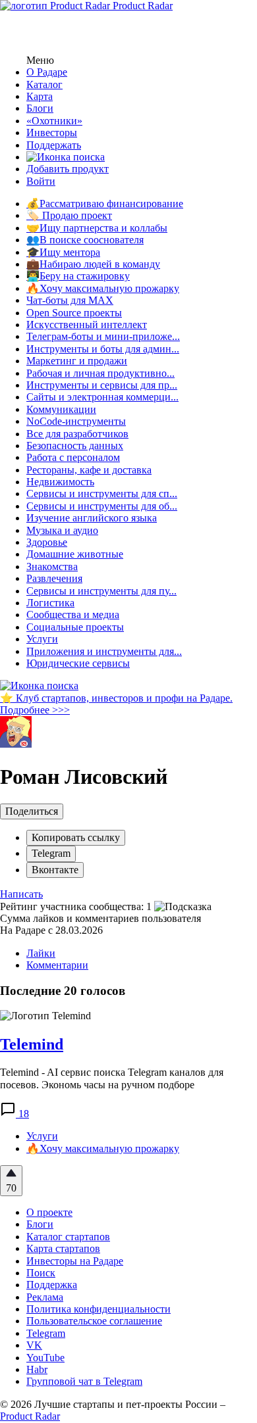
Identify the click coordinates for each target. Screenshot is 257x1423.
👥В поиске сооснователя (85, 239)
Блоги (39, 108)
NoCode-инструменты (76, 421)
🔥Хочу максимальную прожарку (102, 288)
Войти (40, 181)
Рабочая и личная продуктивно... (100, 373)
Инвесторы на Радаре (74, 1260)
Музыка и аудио (62, 530)
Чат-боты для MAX (69, 300)
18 (22, 1113)
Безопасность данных (74, 445)
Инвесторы (51, 132)
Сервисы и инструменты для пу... (101, 590)
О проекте (49, 1212)
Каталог (44, 84)
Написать (21, 894)
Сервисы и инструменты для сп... (101, 493)
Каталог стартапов (68, 1236)
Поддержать (53, 145)
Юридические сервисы (78, 663)
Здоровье (46, 542)
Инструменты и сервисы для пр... (101, 385)
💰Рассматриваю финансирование (104, 203)
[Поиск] (65, 156)
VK (34, 1345)
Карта (39, 96)
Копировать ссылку (76, 837)
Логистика (50, 602)
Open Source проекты (74, 312)
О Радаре (46, 72)
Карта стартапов (63, 1248)
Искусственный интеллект (86, 324)
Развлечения (54, 578)
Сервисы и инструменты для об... (101, 506)
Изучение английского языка (91, 517)
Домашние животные (74, 554)
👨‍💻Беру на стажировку (78, 275)
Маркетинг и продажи (76, 360)
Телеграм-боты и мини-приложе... (103, 336)
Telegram (51, 853)
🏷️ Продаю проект (69, 215)
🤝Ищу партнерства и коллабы (96, 227)
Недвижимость (60, 481)
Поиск (40, 1272)
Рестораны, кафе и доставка (89, 469)
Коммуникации (61, 409)
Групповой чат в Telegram (84, 1381)
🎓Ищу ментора (63, 252)
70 (11, 1188)
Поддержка (51, 1284)
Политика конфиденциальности (98, 1308)
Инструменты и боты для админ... (102, 348)
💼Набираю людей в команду (93, 264)
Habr (36, 1369)
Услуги (42, 638)
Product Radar (141, 5)
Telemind (31, 1044)
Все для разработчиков (77, 433)
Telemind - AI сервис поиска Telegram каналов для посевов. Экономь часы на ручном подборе (111, 1078)
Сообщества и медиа (72, 614)
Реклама (44, 1297)
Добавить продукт (67, 168)
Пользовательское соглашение (94, 1320)
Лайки (40, 953)
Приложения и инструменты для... (104, 651)
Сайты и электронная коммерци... (102, 396)
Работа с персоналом (73, 457)
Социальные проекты (75, 627)
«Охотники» (54, 120)
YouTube (45, 1357)
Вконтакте (55, 869)
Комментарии (57, 965)
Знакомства (52, 566)
